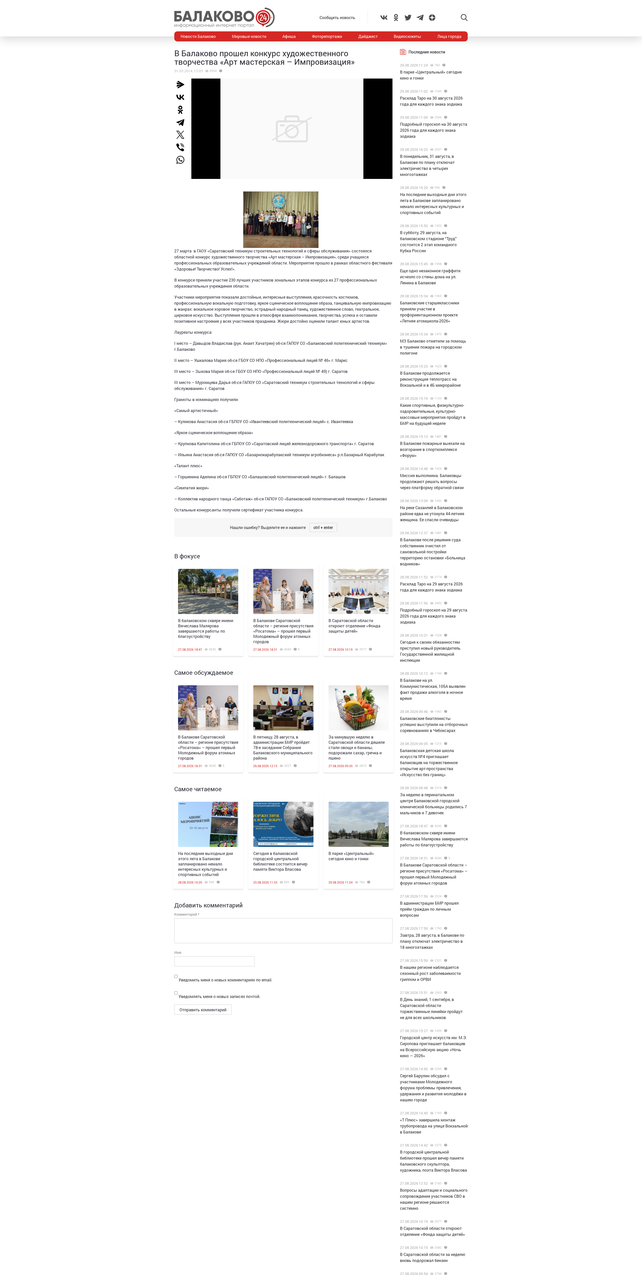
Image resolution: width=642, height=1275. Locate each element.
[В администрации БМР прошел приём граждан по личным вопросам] (445, 896)
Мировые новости (249, 36)
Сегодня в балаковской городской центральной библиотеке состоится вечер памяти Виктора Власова (280, 861)
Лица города (449, 36)
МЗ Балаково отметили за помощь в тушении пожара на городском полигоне (433, 347)
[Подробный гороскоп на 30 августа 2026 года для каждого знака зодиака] (445, 117)
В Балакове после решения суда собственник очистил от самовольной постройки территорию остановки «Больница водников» (432, 551)
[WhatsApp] (182, 160)
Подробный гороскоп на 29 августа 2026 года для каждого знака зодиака (433, 616)
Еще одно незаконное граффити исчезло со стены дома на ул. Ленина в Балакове (430, 276)
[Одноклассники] (182, 110)
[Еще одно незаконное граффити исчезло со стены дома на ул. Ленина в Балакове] (445, 263)
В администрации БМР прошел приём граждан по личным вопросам (429, 909)
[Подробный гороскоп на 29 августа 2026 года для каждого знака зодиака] (445, 603)
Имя (177, 952)
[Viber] (182, 147)
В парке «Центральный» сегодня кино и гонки (351, 856)
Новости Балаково (198, 36)
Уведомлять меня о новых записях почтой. (219, 996)
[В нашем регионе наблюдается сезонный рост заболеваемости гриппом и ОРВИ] (445, 960)
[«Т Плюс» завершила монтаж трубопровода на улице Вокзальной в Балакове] (445, 1113)
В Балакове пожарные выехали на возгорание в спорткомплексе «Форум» (432, 449)
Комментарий (186, 914)
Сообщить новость (337, 17)
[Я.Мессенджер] (182, 85)
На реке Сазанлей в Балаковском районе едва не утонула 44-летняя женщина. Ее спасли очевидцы (432, 513)
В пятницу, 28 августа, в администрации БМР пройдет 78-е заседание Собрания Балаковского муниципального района (282, 747)
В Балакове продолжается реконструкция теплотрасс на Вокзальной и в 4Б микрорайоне (430, 379)
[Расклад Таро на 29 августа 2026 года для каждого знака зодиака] (445, 577)
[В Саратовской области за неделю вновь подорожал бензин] (445, 1247)
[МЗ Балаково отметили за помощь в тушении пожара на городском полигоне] (445, 334)
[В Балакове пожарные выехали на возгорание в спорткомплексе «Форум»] (445, 436)
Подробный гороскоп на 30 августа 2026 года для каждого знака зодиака (433, 130)
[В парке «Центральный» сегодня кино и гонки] (359, 824)
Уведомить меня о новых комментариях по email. (225, 979)
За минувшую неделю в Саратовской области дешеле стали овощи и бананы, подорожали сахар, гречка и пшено (357, 747)
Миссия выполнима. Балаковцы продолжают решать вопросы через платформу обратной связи (432, 481)
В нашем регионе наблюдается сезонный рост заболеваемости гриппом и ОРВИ (430, 973)
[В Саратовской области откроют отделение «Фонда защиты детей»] (359, 591)
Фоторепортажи (327, 36)
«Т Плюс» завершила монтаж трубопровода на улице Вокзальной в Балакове (434, 1125)
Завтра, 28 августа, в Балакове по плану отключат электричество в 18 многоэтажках (432, 941)
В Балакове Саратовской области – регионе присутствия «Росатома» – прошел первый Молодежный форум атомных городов (283, 631)
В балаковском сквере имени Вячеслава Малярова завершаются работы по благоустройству (205, 628)
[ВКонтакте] (182, 97)
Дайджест (368, 36)
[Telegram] (182, 122)
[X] (182, 135)
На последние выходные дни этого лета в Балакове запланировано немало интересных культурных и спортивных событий (205, 864)
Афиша (289, 36)
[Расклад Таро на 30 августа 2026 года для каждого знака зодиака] (445, 91)
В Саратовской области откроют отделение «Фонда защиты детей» (354, 626)
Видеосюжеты (407, 36)
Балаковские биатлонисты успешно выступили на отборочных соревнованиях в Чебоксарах (434, 724)
